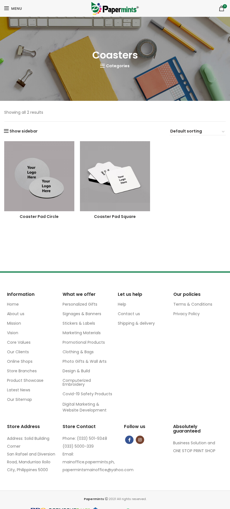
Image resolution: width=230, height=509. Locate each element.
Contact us (129, 314)
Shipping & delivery (136, 323)
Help (122, 304)
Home (13, 304)
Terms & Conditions (192, 304)
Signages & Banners (82, 314)
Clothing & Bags (78, 352)
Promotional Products (84, 342)
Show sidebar (24, 131)
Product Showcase (25, 380)
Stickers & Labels (79, 323)
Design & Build (76, 371)
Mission (14, 323)
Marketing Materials (82, 333)
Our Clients (18, 352)
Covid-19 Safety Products (87, 394)
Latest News (18, 390)
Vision (12, 333)
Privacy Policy (186, 314)
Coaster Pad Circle (39, 216)
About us (15, 314)
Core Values (19, 342)
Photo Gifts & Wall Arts (85, 361)
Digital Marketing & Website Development (85, 407)
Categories (118, 66)
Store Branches (22, 371)
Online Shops (20, 361)
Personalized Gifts (80, 304)
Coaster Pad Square (115, 216)
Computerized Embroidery (77, 382)
